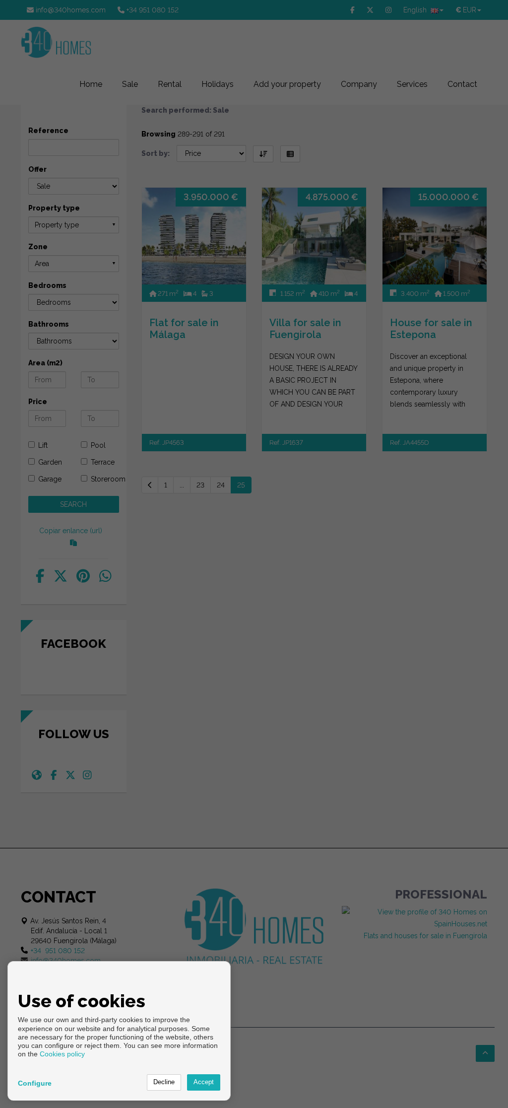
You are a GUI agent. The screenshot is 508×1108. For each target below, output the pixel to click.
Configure (35, 1083)
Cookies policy (62, 1054)
